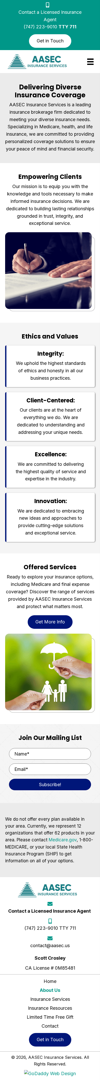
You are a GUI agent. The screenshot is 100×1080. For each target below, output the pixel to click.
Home (50, 981)
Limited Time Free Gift (50, 1017)
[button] (50, 41)
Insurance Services (50, 999)
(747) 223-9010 (40, 26)
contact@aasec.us (50, 945)
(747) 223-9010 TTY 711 (50, 928)
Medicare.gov (63, 839)
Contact (50, 1026)
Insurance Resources (50, 1008)
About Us (50, 990)
